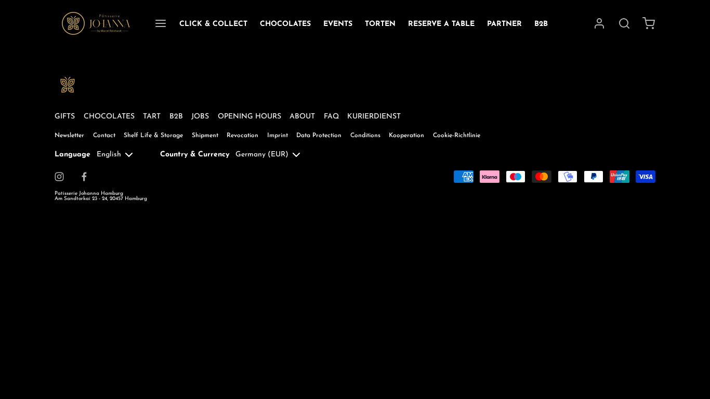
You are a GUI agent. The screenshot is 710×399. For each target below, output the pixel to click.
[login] (599, 23)
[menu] (160, 23)
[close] (624, 23)
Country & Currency (194, 154)
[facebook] (84, 176)
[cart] (649, 23)
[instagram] (59, 176)
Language (72, 154)
